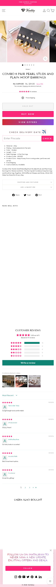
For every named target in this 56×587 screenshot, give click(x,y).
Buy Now (28, 114)
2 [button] (25, 487)
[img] (7, 402)
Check (47, 138)
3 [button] (29, 487)
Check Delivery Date (28, 131)
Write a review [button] (28, 362)
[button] (24, 91)
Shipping (25, 86)
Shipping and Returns (28, 182)
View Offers (28, 122)
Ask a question (28, 187)
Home (27, 69)
